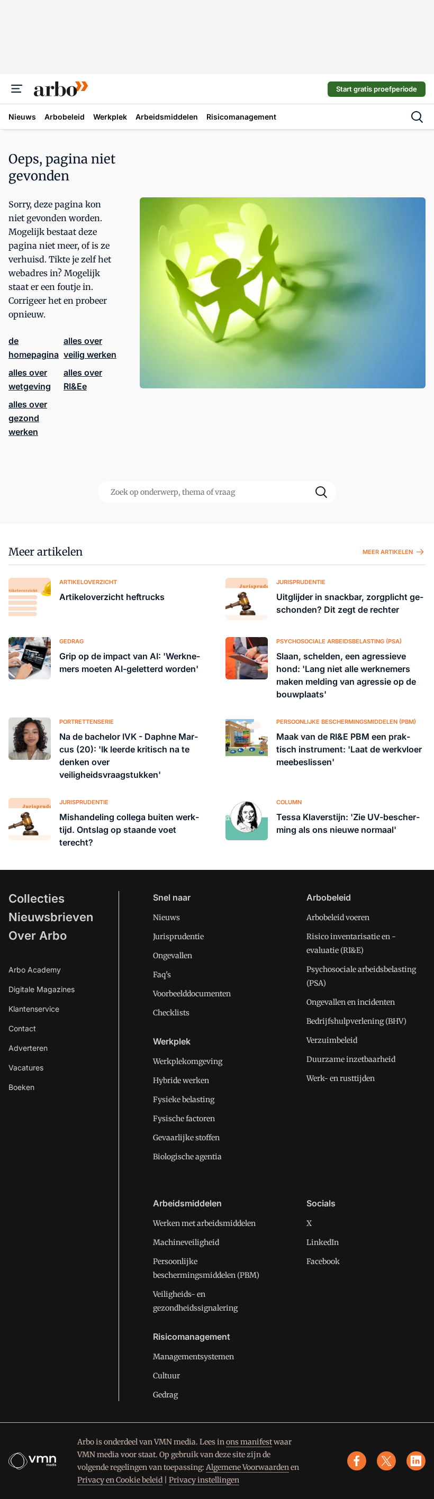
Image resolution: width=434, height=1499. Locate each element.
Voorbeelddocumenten (192, 993)
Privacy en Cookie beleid (119, 1480)
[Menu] (16, 88)
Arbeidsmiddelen (187, 1203)
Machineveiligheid (186, 1242)
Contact (22, 1028)
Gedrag (165, 1395)
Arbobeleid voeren (337, 917)
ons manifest (249, 1442)
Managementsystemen (193, 1356)
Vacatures (25, 1067)
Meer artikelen (45, 551)
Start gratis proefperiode (376, 89)
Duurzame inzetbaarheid (350, 1059)
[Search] (321, 492)
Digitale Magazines (41, 989)
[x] (386, 1460)
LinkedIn (322, 1242)
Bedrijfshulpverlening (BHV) (356, 1021)
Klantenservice (33, 1008)
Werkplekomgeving (187, 1061)
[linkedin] (416, 1460)
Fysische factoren (184, 1118)
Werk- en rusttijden (340, 1078)
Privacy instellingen (204, 1480)
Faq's (162, 974)
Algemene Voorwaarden (247, 1467)
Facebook (323, 1261)
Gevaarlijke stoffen (186, 1137)
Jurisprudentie (178, 936)
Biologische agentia (187, 1156)
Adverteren (28, 1047)
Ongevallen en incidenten (350, 1002)
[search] (417, 117)
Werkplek (172, 1041)
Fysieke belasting (183, 1099)
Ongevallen (172, 955)
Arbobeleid (328, 897)
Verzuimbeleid (331, 1040)
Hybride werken (181, 1080)
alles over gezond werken (27, 418)
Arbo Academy (34, 969)
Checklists (171, 1012)
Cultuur (166, 1375)
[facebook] (356, 1460)
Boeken (21, 1087)
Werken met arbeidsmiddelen (204, 1223)
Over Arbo (37, 935)
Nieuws (166, 917)
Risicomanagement (191, 1336)
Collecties (36, 898)
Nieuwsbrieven (50, 917)
